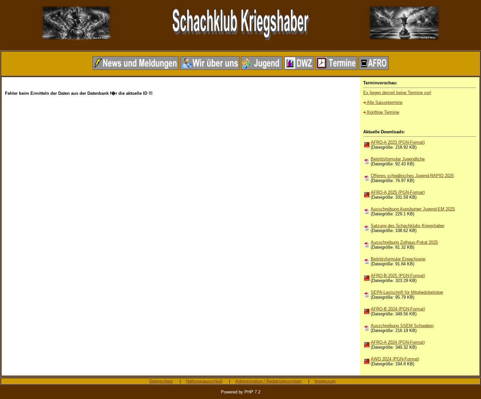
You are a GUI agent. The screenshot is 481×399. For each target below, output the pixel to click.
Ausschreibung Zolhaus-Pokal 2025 (404, 242)
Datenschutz (161, 381)
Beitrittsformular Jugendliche (398, 159)
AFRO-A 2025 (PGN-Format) (398, 192)
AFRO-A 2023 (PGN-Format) (398, 142)
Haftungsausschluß (204, 381)
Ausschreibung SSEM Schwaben (402, 325)
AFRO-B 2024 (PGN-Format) (398, 309)
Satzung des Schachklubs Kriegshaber (407, 225)
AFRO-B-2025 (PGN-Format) (398, 275)
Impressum (325, 381)
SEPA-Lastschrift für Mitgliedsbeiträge (407, 292)
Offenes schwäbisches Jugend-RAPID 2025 (412, 175)
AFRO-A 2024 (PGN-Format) (398, 342)
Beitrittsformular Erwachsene (398, 259)
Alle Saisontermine (384, 102)
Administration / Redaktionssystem (268, 381)
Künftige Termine (382, 112)
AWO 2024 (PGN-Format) (395, 359)
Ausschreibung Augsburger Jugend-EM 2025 (413, 209)
